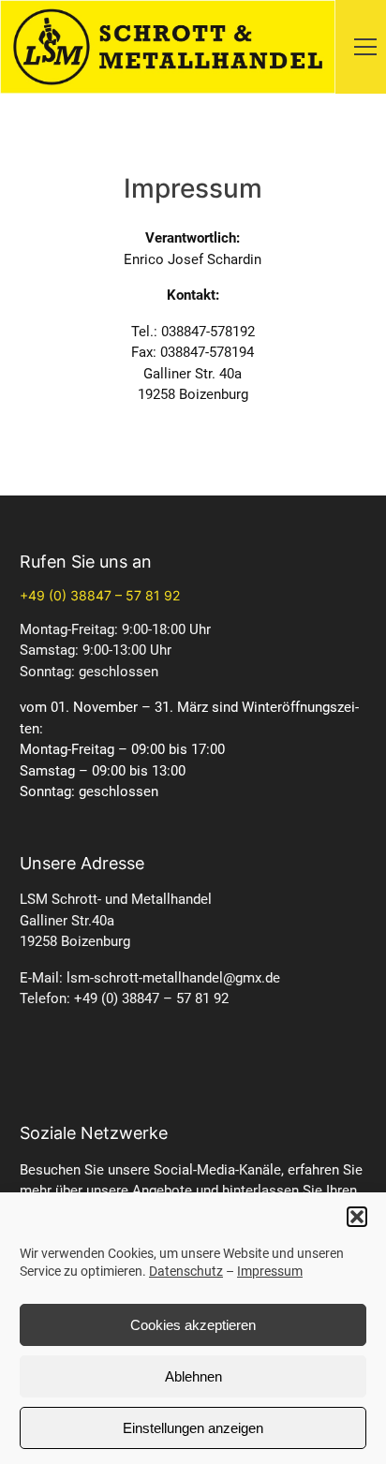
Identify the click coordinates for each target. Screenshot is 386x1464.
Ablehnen (193, 1376)
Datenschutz (186, 1271)
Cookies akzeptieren (193, 1325)
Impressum (270, 1271)
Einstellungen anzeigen (193, 1428)
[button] (357, 1216)
